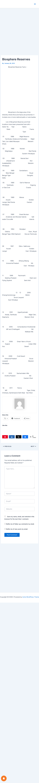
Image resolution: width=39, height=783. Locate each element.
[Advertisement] (19, 34)
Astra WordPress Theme (30, 597)
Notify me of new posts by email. (17, 529)
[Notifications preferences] (4, 778)
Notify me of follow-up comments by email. (20, 524)
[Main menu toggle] (35, 4)
